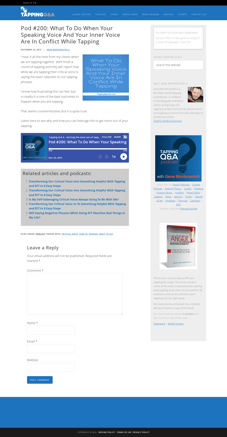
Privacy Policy (141, 432)
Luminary (195, 200)
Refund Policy (107, 432)
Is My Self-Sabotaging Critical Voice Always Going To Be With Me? (74, 199)
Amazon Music (164, 192)
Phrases (93, 234)
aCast (160, 200)
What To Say (106, 234)
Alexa (168, 196)
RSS (178, 204)
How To (83, 234)
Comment (35, 270)
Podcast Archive (188, 208)
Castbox (158, 196)
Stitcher (178, 196)
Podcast (40, 234)
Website (32, 360)
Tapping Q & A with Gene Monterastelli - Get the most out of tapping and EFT (38, 12)
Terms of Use (124, 432)
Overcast (182, 200)
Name (32, 323)
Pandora (198, 188)
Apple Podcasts (181, 184)
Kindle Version (176, 323)
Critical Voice (70, 234)
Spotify (187, 188)
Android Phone (173, 188)
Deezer (199, 196)
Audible (179, 192)
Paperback (159, 323)
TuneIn (188, 196)
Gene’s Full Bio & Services (167, 121)
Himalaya (170, 200)
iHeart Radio (193, 192)
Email (32, 341)
